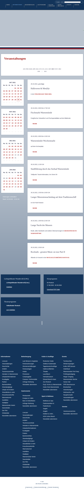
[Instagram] (83, 32)
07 (12, 91)
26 (6, 100)
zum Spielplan (10, 310)
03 (21, 88)
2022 (45, 71)
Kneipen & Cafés (28, 398)
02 (18, 88)
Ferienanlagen (27, 369)
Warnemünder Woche (70, 379)
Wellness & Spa (48, 401)
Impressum (29, 487)
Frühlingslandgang (69, 374)
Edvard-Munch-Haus (49, 379)
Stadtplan (5, 402)
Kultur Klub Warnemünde (51, 387)
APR (34, 69)
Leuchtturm (46, 374)
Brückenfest (67, 387)
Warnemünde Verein (8, 405)
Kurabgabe (5, 379)
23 (18, 97)
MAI (37, 69)
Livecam (4, 361)
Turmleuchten (67, 361)
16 (18, 94)
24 (21, 97)
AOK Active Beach (49, 416)
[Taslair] (83, 29)
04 (4, 91)
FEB (27, 69)
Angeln (45, 411)
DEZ (60, 69)
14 (12, 94)
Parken (4, 382)
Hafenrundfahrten (48, 369)
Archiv (62, 2)
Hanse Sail (66, 382)
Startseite (4, 6)
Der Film (4, 410)
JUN (40, 69)
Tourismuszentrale (8, 371)
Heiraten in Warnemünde (10, 374)
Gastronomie (42, 4)
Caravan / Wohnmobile (30, 379)
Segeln (45, 408)
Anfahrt (4, 369)
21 (12, 97)
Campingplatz (27, 376)
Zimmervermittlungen (29, 366)
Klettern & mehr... (48, 414)
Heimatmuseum (48, 376)
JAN (24, 69)
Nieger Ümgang (68, 376)
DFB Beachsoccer (69, 384)
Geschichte (5, 366)
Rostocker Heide (48, 361)
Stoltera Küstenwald (49, 364)
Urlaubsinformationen (9, 376)
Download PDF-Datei (53, 289)
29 (15, 100)
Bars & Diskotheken (29, 401)
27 (9, 100)
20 (9, 97)
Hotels (25, 371)
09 (18, 91)
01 (15, 88)
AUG (46, 69)
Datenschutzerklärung (40, 487)
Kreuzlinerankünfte (8, 395)
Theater (45, 371)
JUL (43, 69)
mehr (35, 123)
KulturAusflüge (52, 5)
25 (4, 100)
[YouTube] (83, 35)
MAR (30, 69)
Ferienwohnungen (28, 364)
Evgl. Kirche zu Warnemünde (52, 384)
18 (4, 97)
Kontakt (58, 2)
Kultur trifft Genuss (69, 366)
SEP (50, 69)
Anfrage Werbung (28, 382)
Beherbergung (30, 4)
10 (21, 91)
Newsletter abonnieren (9, 415)
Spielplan (9, 287)
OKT (53, 69)
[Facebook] (83, 38)
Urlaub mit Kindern (8, 389)
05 (6, 91)
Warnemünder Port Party (71, 371)
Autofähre (5, 400)
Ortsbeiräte (5, 413)
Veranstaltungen (7, 364)
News (8, 4)
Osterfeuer (66, 369)
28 (12, 100)
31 (21, 100)
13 (9, 94)
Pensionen (26, 374)
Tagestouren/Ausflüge (50, 366)
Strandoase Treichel (43, 94)
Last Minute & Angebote (30, 361)
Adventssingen (68, 389)
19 (6, 97)
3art (43, 481)
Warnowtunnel (6, 397)
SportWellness (61, 5)
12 (6, 94)
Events (69, 4)
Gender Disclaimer (53, 487)
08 (15, 91)
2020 (38, 71)
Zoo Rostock (47, 382)
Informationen (17, 4)
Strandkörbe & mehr (8, 392)
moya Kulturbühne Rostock (57, 257)
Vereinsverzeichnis (69, 411)
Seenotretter (6, 408)
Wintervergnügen (68, 364)
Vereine (76, 4)
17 (21, 94)
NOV (56, 69)
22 (15, 97)
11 (4, 94)
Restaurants (26, 395)
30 (18, 100)
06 (9, 91)
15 (15, 94)
